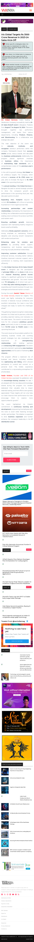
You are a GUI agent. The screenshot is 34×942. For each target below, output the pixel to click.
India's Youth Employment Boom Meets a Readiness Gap (26, 798)
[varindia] (19, 894)
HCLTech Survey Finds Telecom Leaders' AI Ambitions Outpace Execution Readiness (16, 582)
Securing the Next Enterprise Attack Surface (21, 840)
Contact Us (4, 928)
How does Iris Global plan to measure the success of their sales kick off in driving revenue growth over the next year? (16, 57)
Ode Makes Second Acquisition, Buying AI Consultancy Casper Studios (16, 607)
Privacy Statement (5, 926)
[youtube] (13, 894)
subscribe (11, 460)
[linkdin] (10, 894)
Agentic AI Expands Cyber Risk (17, 787)
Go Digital (3, 919)
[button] (30, 10)
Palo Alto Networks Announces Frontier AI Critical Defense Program (16, 545)
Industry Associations (6, 900)
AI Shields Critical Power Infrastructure (19, 804)
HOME (4, 29)
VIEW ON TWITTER (17, 641)
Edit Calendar (4, 910)
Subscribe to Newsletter (6, 906)
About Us (3, 913)
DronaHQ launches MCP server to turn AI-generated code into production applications (16, 572)
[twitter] (5, 894)
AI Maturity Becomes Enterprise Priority (20, 813)
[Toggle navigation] (2, 14)
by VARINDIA (7, 74)
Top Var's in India (5, 903)
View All (29, 470)
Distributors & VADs (6, 898)
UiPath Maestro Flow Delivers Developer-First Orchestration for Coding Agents (16, 560)
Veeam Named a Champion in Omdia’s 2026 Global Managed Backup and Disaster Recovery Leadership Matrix (17, 503)
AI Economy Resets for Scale (17, 778)
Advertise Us (4, 916)
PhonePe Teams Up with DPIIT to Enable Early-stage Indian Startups (16, 597)
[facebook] (2, 894)
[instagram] (8, 894)
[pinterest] (16, 894)
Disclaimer (3, 923)
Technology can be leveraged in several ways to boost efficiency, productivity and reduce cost (20, 676)
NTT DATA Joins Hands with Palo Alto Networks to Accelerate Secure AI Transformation (15, 535)
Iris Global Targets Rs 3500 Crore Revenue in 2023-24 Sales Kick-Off (15, 37)
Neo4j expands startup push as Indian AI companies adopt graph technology (16, 616)
